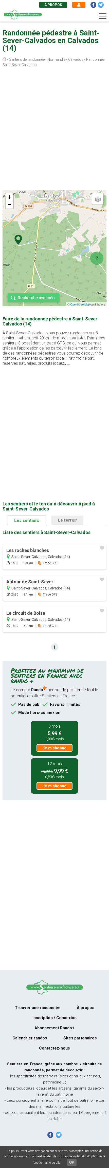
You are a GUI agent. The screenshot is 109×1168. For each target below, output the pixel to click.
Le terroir (67, 520)
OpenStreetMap (80, 304)
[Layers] (97, 198)
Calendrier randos (29, 1038)
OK (72, 1162)
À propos (53, 5)
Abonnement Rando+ (54, 1028)
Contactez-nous (54, 1048)
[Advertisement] (54, 129)
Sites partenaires (80, 1038)
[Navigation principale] (102, 16)
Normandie (56, 59)
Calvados (75, 59)
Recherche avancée (36, 297)
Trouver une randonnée (38, 1007)
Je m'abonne (54, 748)
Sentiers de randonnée (27, 59)
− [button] (9, 204)
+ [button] (9, 197)
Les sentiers (26, 520)
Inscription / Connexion (54, 1017)
